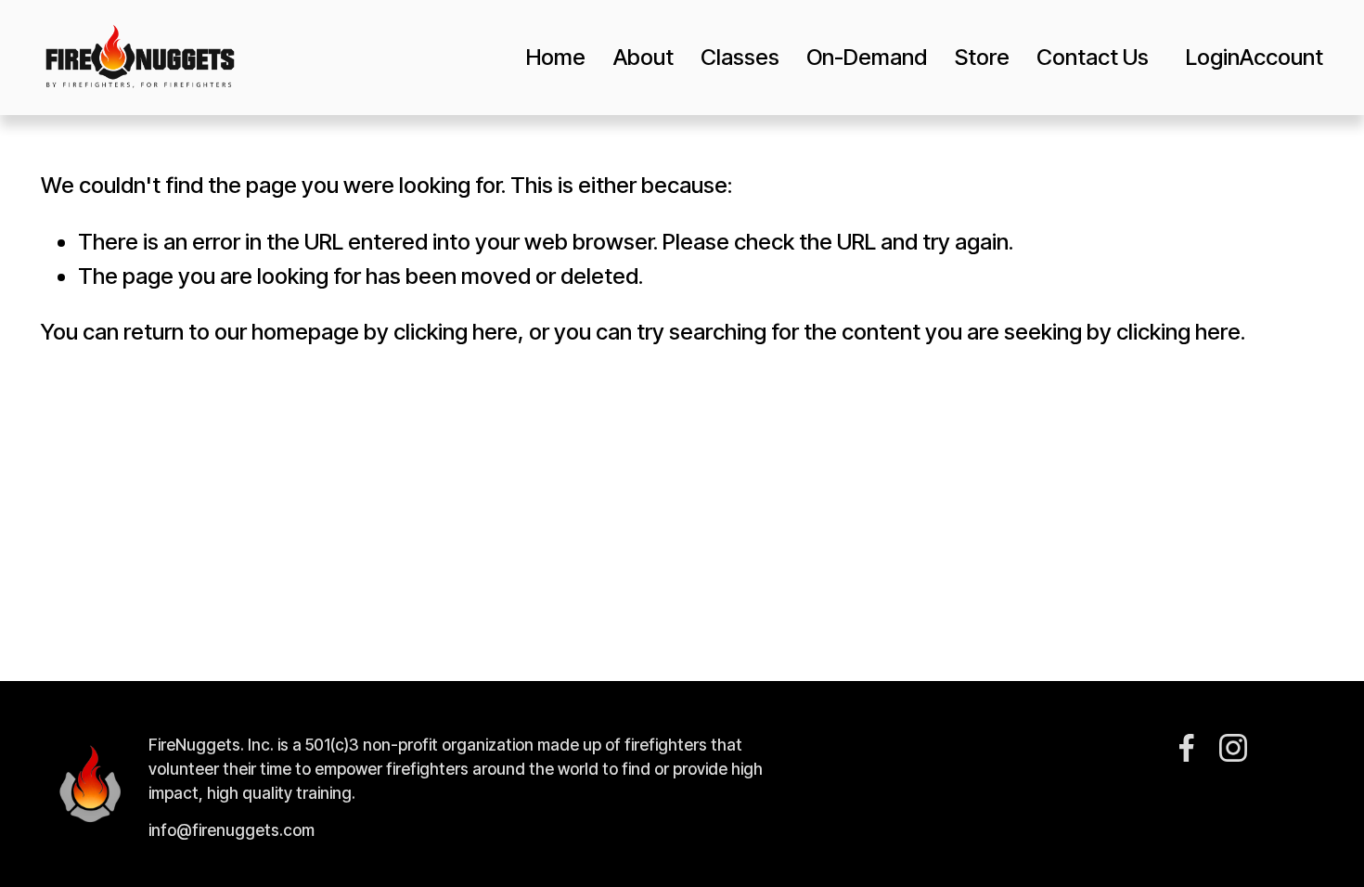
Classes (740, 57)
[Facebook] (1187, 748)
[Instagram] (1233, 748)
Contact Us (1092, 57)
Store (982, 57)
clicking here (455, 331)
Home (555, 57)
